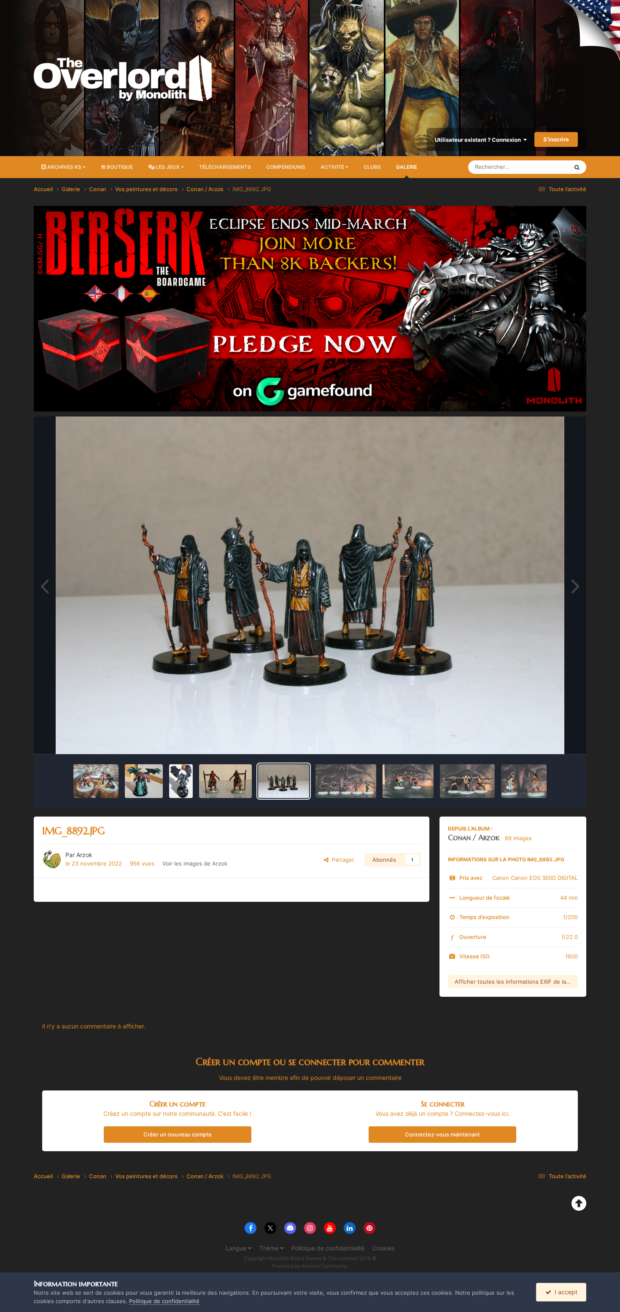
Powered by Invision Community (310, 1266)
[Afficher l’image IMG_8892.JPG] (283, 781)
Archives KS (64, 167)
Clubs (372, 167)
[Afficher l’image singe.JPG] (467, 781)
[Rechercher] (577, 167)
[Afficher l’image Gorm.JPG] (408, 781)
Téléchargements (225, 167)
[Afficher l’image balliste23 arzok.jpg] (96, 781)
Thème (269, 1248)
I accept (564, 1292)
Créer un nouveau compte (177, 1134)
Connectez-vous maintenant (442, 1134)
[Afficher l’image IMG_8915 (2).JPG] (144, 781)
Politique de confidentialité (327, 1248)
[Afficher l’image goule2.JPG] (345, 781)
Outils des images (544, 739)
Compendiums (285, 167)
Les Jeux (167, 167)
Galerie (406, 167)
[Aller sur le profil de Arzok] (51, 859)
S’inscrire (556, 139)
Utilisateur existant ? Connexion (479, 139)
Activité (333, 167)
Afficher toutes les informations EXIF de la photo (516, 981)
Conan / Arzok (474, 837)
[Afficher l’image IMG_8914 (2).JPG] (181, 781)
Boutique (119, 167)
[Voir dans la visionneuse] (310, 585)
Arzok (84, 854)
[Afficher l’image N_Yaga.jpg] (225, 781)
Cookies (383, 1248)
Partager (341, 859)
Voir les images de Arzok (194, 863)
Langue (237, 1248)
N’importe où (541, 167)
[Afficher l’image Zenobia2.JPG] (524, 781)
